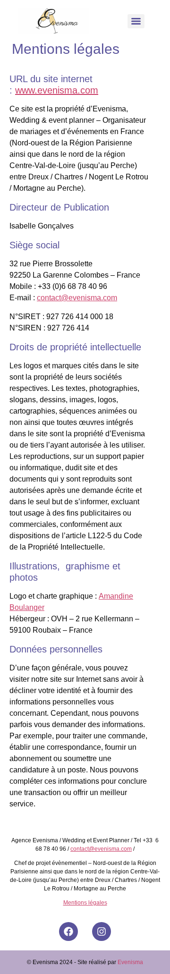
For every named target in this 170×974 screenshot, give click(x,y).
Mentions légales (85, 902)
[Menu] (136, 21)
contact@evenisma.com (77, 298)
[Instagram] (101, 931)
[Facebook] (68, 931)
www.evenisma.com (56, 90)
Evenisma (130, 962)
